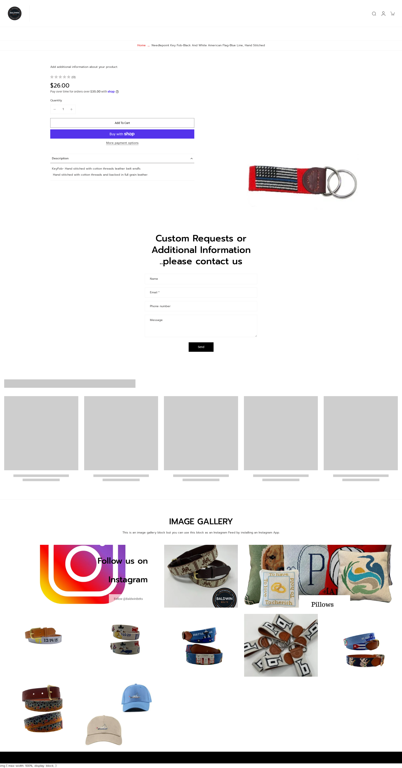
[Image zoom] (303, 136)
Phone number (160, 306)
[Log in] (383, 13)
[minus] (54, 109)
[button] (122, 123)
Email (155, 293)
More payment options (122, 143)
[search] (374, 13)
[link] (128, 598)
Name (154, 279)
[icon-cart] (392, 13)
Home (141, 45)
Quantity (56, 100)
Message (156, 320)
